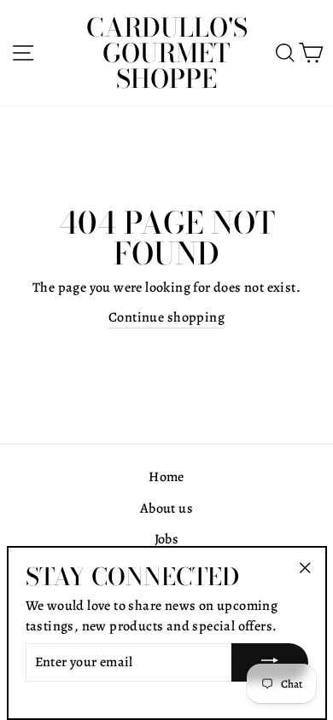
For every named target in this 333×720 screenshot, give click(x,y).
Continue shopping (166, 317)
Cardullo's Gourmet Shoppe (167, 53)
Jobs (167, 539)
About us (166, 508)
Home (166, 476)
